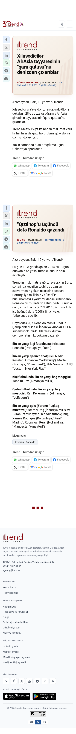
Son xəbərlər (9, 587)
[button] (6, 39)
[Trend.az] (13, 24)
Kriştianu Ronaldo (25, 442)
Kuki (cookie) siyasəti (14, 662)
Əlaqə (6, 617)
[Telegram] (37, 681)
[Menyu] (69, 24)
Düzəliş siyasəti (11, 627)
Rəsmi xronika (10, 592)
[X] (21, 681)
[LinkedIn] (45, 681)
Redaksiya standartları (15, 622)
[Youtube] (29, 681)
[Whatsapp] (6, 681)
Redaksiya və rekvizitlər (15, 611)
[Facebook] (14, 681)
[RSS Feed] (52, 681)
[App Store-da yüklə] (16, 696)
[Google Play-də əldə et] (44, 696)
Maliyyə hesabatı (12, 632)
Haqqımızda (9, 606)
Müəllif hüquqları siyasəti (16, 657)
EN (31, 722)
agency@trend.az (11, 570)
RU (44, 722)
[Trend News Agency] (13, 537)
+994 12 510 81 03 (12, 566)
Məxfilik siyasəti (11, 651)
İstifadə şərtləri (11, 646)
